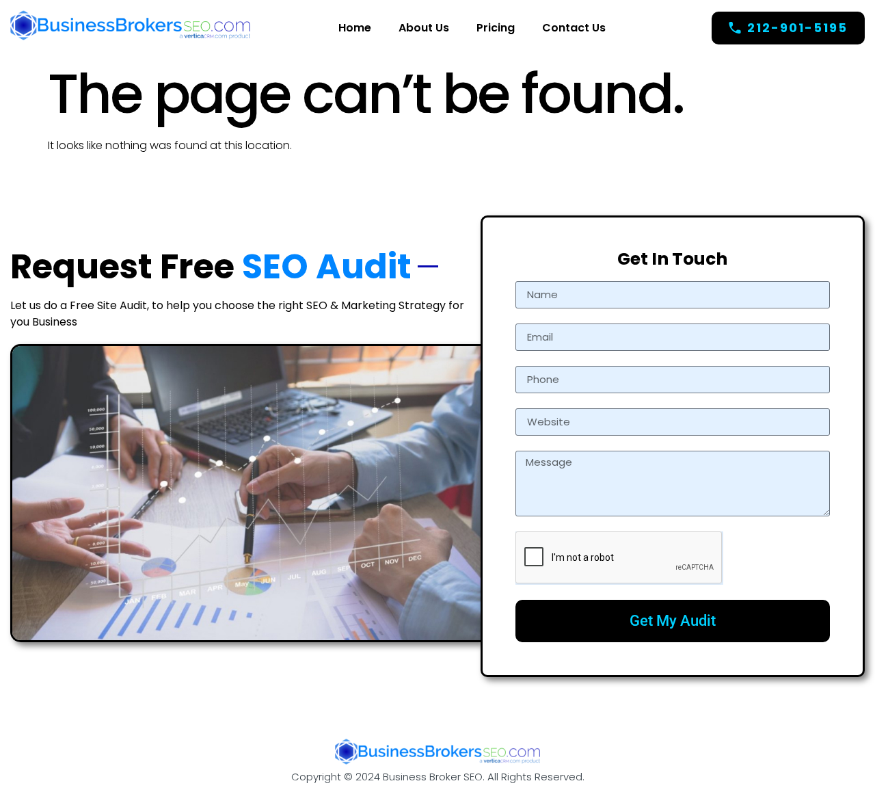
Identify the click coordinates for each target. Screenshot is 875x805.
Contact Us (574, 28)
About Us (424, 28)
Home (354, 28)
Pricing (495, 28)
